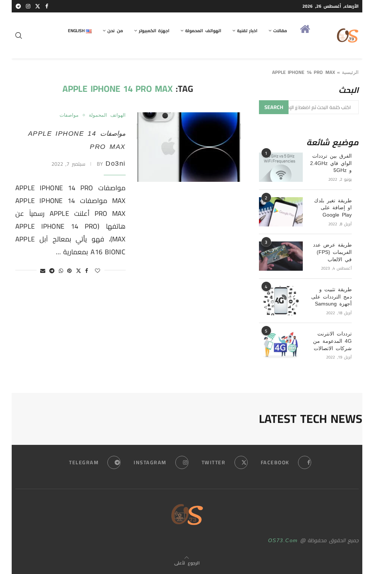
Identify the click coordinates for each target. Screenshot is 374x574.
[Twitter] (38, 6)
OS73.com (283, 540)
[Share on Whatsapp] (61, 271)
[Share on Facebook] (87, 271)
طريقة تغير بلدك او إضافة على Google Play (333, 208)
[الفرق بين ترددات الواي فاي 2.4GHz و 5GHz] (281, 167)
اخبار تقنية (247, 30)
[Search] (19, 35)
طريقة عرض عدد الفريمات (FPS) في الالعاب (332, 252)
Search (273, 107)
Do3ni (116, 163)
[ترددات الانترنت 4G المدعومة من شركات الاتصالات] (281, 345)
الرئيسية (350, 72)
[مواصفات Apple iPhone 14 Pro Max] (189, 147)
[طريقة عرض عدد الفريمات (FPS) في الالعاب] (281, 256)
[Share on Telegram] (52, 271)
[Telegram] (18, 6)
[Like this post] (98, 271)
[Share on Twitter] (79, 271)
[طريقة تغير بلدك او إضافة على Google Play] (281, 211)
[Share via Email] (43, 271)
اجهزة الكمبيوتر (154, 30)
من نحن (115, 30)
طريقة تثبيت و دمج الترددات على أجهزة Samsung (331, 296)
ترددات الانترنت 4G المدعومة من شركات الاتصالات (332, 341)
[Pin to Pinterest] (69, 271)
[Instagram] (28, 6)
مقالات (280, 30)
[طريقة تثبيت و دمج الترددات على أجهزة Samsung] (281, 300)
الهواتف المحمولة (203, 30)
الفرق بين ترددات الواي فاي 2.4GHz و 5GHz (331, 163)
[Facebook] (47, 6)
